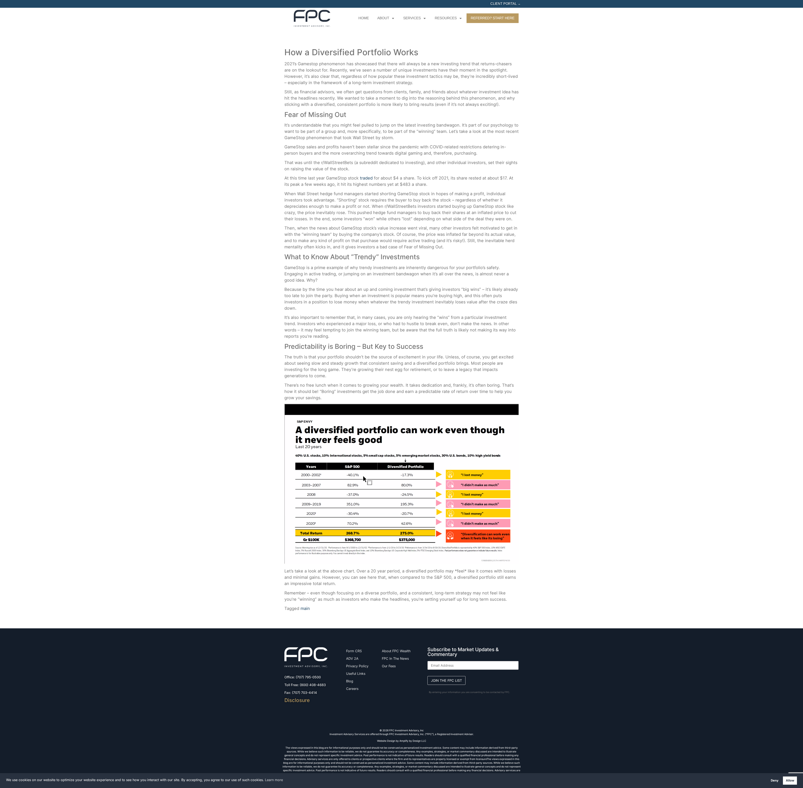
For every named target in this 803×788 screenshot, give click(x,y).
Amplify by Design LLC (412, 740)
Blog (349, 681)
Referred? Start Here (492, 18)
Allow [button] (790, 780)
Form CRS (354, 651)
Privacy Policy (357, 666)
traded (366, 178)
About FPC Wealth (396, 651)
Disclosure (297, 700)
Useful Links (355, 673)
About (383, 18)
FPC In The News (395, 658)
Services (412, 18)
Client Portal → (505, 3)
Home (363, 18)
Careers (352, 689)
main (305, 608)
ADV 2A (352, 658)
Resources (446, 18)
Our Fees (389, 666)
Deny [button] (775, 780)
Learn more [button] (274, 780)
